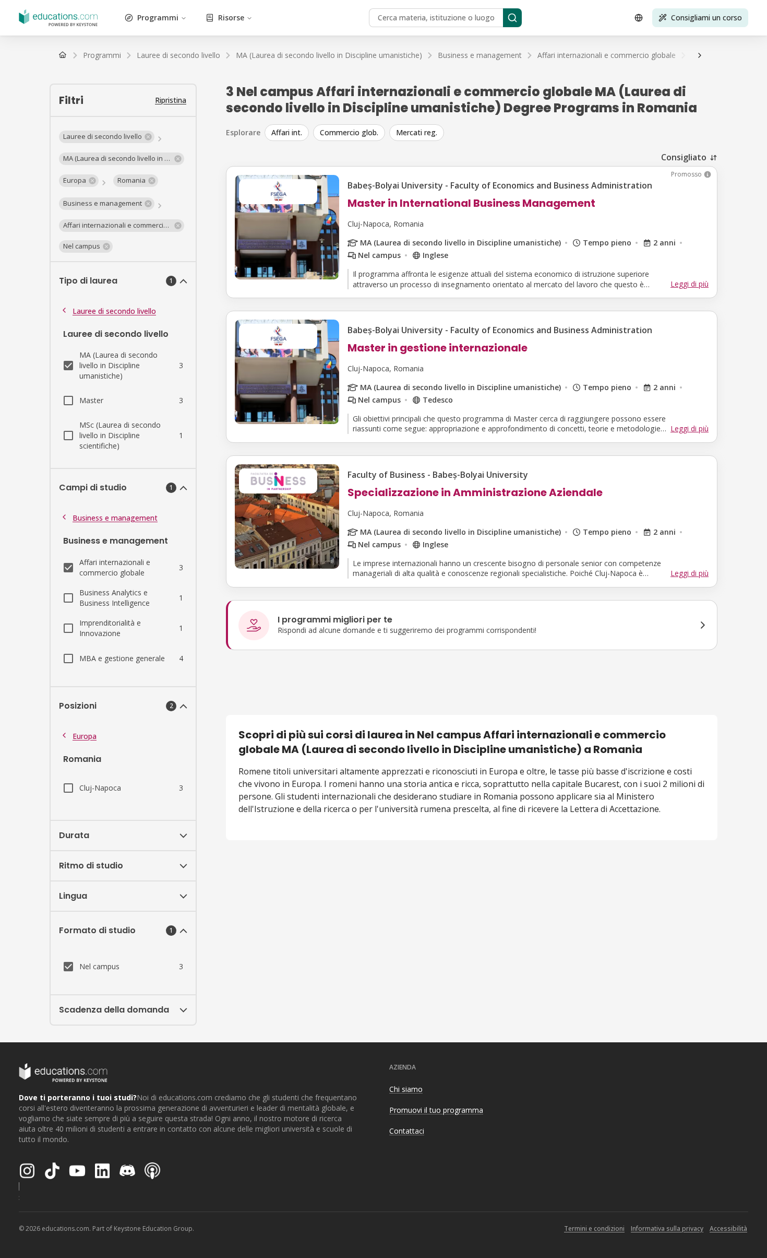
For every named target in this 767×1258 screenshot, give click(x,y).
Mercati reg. (416, 132)
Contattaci (406, 1131)
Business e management (115, 518)
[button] (106, 137)
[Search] (512, 17)
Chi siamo (406, 1089)
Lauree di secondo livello (114, 311)
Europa (85, 736)
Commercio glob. (349, 132)
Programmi (157, 17)
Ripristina (170, 100)
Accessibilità (728, 1228)
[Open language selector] (638, 17)
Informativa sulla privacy (667, 1228)
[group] (491, 132)
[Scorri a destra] (699, 55)
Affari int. (286, 132)
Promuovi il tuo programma (436, 1110)
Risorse (231, 17)
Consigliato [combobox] (683, 157)
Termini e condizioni (594, 1228)
